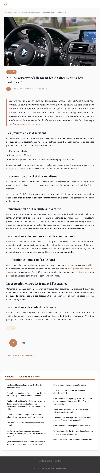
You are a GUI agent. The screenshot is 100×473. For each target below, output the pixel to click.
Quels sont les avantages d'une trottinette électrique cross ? (24, 386)
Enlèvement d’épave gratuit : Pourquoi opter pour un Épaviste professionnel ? (72, 418)
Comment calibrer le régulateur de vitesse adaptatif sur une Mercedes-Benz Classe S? (25, 415)
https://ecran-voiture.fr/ (17, 168)
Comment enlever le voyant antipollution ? (71, 425)
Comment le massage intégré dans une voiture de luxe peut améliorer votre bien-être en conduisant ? (73, 401)
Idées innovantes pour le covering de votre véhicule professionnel (71, 410)
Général (14, 13)
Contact (58, 461)
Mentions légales (45, 461)
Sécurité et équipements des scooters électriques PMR (69, 391)
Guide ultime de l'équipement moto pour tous (72, 439)
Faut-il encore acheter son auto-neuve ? (70, 385)
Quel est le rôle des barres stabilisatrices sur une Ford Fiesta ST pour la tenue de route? (26, 442)
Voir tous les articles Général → (20, 355)
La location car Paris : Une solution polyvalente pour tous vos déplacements (73, 432)
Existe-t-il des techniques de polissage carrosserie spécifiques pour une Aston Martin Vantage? (26, 433)
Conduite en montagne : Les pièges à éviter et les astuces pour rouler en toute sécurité (26, 394)
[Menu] (93, 4)
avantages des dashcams (29, 124)
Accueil (7, 13)
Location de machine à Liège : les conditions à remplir (26, 423)
